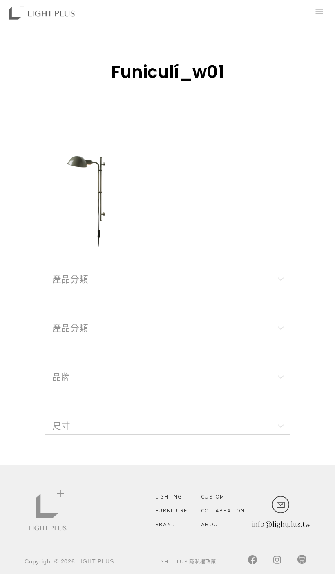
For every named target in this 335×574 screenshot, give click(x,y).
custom (213, 497)
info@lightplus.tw (282, 524)
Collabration (222, 511)
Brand (165, 524)
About (211, 524)
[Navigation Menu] (318, 12)
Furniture (171, 511)
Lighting (168, 497)
